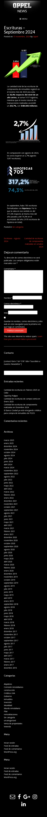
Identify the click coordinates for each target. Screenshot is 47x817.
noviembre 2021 (11, 504)
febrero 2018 (9, 625)
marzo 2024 (9, 467)
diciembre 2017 (10, 631)
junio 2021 (8, 519)
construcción (9, 690)
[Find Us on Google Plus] (26, 796)
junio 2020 (8, 555)
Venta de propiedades (13, 723)
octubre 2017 (9, 637)
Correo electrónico (12, 303)
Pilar (6, 711)
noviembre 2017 (11, 634)
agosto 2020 (9, 549)
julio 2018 (8, 610)
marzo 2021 (9, 528)
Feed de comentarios (13, 749)
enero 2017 (9, 665)
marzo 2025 (9, 440)
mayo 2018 (8, 616)
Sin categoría (17, 227)
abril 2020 (8, 561)
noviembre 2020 (11, 540)
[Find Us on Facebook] (19, 796)
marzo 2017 (9, 658)
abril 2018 (8, 619)
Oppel (35, 36)
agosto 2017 (9, 643)
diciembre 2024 (10, 446)
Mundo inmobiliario (12, 708)
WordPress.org (10, 752)
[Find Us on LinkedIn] (23, 804)
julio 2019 (8, 589)
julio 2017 (8, 646)
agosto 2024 (9, 455)
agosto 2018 (9, 607)
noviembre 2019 (11, 577)
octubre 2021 (9, 507)
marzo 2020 (9, 564)
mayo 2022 (8, 485)
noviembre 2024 (11, 449)
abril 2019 (8, 598)
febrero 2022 (9, 495)
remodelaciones (10, 714)
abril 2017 (8, 655)
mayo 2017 (8, 652)
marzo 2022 (9, 492)
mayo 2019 (8, 595)
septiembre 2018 (11, 604)
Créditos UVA (9, 693)
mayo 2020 (8, 558)
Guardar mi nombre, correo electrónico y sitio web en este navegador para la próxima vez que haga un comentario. (23, 324)
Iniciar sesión (9, 743)
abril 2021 (8, 525)
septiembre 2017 (11, 640)
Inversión (8, 702)
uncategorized (10, 720)
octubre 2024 (9, 452)
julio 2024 (8, 458)
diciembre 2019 (10, 573)
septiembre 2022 (11, 473)
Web (6, 313)
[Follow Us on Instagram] (35, 796)
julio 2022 (8, 479)
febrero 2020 (9, 567)
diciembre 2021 (10, 501)
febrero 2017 (9, 661)
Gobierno (8, 696)
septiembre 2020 (11, 546)
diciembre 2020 (10, 537)
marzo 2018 (9, 622)
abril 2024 (8, 464)
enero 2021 (9, 534)
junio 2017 (8, 649)
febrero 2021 (9, 531)
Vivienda (7, 726)
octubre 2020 (9, 543)
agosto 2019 (9, 586)
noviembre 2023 (11, 470)
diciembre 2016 (10, 668)
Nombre (8, 298)
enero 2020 (9, 570)
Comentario (10, 268)
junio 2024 (8, 461)
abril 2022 (8, 488)
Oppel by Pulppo (11, 395)
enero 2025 (9, 443)
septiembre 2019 (11, 583)
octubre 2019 (9, 580)
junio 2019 (8, 592)
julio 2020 (8, 552)
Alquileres (8, 684)
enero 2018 (9, 628)
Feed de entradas (11, 746)
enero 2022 (9, 498)
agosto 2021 (9, 513)
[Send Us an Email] (12, 796)
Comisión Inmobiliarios (13, 687)
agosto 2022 (9, 476)
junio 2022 (8, 482)
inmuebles (8, 699)
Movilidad (8, 705)
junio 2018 (8, 613)
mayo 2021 (8, 522)
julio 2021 (8, 516)
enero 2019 (9, 601)
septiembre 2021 (11, 510)
